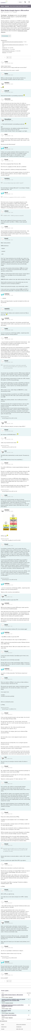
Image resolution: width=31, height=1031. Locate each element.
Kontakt (2, 1029)
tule (25, 629)
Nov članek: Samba (6, 1010)
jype (6, 451)
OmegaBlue (10, 540)
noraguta (7, 318)
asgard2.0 (7, 308)
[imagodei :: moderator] (2, 962)
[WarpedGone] (2, 119)
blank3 (6, 624)
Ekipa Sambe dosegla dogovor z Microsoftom (15, 10)
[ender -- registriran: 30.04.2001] (2, 495)
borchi (6, 337)
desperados (7, 99)
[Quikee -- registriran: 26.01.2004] (2, 74)
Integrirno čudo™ (5, 49)
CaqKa (6, 61)
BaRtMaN (3, 1001)
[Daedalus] (2, 83)
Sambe (24, 15)
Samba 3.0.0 (4, 47)
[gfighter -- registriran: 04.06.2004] (2, 211)
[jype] (2, 451)
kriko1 (6, 134)
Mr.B (6, 422)
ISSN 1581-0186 (19, 1029)
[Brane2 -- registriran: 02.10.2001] (2, 160)
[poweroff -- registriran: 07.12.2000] (2, 91)
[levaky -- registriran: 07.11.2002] (2, 678)
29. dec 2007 (6, 11)
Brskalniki (15, 11)
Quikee (6, 73)
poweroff (7, 90)
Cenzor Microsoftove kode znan (8, 50)
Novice (6, 997)
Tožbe (10, 1008)
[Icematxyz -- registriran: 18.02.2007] (2, 179)
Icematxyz (7, 178)
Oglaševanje (18, 1026)
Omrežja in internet (9, 1002)
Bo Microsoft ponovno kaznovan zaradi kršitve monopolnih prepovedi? (13, 1005)
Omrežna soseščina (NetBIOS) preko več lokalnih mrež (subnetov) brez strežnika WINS (13, 1000)
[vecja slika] (10, 522)
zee (5, 437)
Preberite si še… (4, 40)
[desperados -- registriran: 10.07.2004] (2, 99)
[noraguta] (2, 318)
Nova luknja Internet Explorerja (9, 1015)
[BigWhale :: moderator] (2, 294)
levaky (6, 677)
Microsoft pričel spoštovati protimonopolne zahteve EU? (13, 44)
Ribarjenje (4, 52)
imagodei (7, 961)
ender (6, 495)
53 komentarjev (5, 36)
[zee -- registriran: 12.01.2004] (2, 438)
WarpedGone (8, 119)
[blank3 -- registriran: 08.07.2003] (2, 625)
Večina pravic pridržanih (21, 1024)
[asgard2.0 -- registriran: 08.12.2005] (2, 309)
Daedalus (7, 82)
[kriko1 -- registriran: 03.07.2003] (2, 135)
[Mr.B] (2, 422)
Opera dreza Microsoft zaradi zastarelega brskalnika (12, 41)
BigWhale (7, 294)
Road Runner (4, 1011)
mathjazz (3, 1016)
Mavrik (6, 147)
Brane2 (6, 159)
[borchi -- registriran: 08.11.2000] (2, 338)
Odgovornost (3, 1026)
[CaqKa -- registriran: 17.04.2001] (2, 62)
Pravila (2, 1024)
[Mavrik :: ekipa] (2, 148)
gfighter (7, 211)
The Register (4, 15)
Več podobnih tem (3, 1021)
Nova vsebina (11, 1013)
